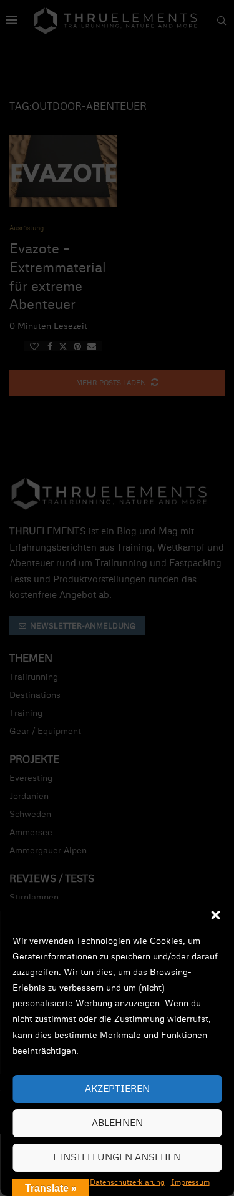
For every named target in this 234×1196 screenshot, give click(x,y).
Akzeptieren (117, 1089)
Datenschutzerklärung (127, 1182)
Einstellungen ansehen (117, 1157)
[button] (215, 915)
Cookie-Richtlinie (54, 1182)
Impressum (190, 1182)
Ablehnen (117, 1123)
